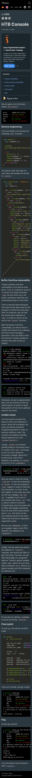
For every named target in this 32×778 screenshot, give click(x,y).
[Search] (29, 2)
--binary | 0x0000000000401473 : (17, 540)
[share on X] (6, 19)
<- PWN (5, 14)
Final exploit (9, 89)
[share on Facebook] (3, 19)
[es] (2, 7)
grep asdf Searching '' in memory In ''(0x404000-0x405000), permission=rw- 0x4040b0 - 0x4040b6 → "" (17, 608)
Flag (6, 93)
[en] (7, 7)
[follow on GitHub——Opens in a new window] (30, 7)
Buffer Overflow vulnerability (14, 82)
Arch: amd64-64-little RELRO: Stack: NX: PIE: (15, 117)
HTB (16, 7)
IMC (20, 7)
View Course (9, 66)
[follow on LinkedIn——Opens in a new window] (25, 7)
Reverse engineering (11, 79)
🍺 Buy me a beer (10, 98)
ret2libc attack (9, 86)
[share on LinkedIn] (9, 19)
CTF (11, 7)
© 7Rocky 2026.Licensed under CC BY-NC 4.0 (11, 774)
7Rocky (5, 3)
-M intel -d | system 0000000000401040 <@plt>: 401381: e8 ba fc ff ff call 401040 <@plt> (17, 471)
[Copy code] (29, 138)
